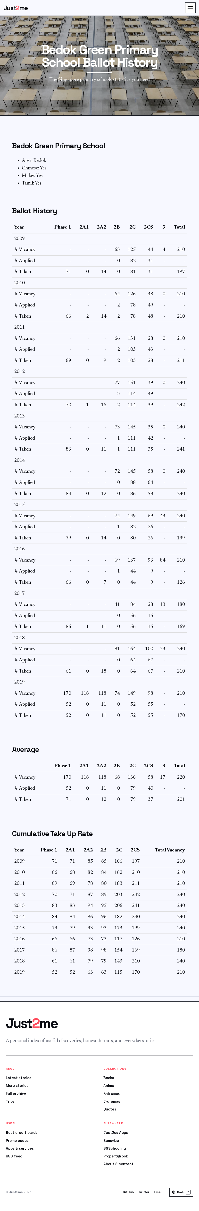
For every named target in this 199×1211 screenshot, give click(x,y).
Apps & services (20, 1148)
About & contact (118, 1164)
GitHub (128, 1192)
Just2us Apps (115, 1132)
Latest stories (18, 1077)
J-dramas (111, 1101)
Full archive (16, 1093)
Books (108, 1077)
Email (158, 1192)
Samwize (111, 1140)
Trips (10, 1101)
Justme (15, 8)
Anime (108, 1085)
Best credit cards (22, 1132)
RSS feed (14, 1156)
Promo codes (17, 1140)
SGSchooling (114, 1148)
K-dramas (111, 1093)
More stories (17, 1085)
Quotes (109, 1109)
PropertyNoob (115, 1156)
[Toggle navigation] (190, 7)
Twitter (143, 1192)
